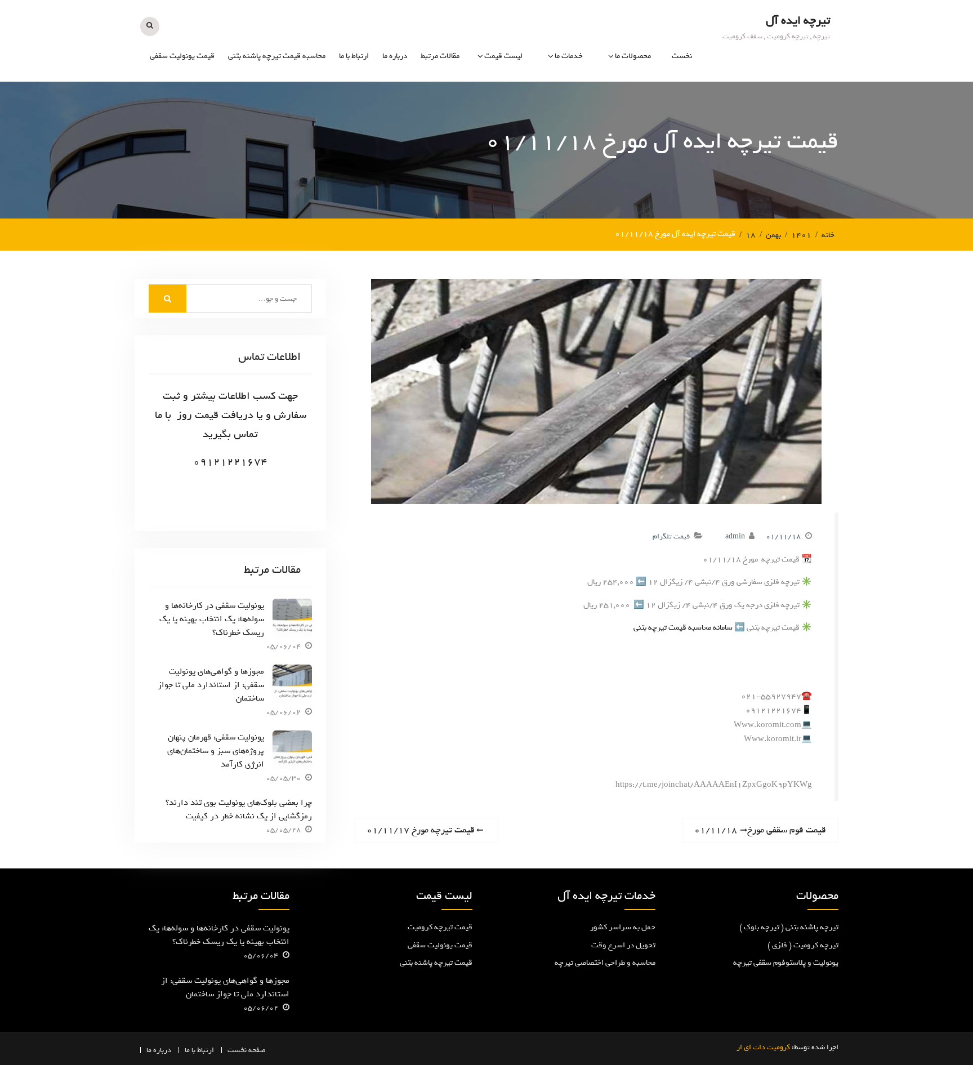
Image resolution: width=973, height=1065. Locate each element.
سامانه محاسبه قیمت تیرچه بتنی (683, 627)
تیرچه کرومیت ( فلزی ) (615, 99)
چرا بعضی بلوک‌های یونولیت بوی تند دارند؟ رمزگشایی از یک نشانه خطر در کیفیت (239, 809)
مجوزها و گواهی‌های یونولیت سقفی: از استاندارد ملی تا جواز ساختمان (211, 685)
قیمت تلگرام (671, 536)
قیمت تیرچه (503, 99)
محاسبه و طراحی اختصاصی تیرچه (542, 157)
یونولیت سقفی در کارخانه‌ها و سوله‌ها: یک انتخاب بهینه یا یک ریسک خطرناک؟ (211, 619)
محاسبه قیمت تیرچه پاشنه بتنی (276, 56)
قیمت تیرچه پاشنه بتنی (436, 962)
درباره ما (394, 56)
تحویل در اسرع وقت (623, 945)
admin (735, 536)
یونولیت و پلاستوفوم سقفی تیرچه (608, 157)
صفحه (257, 1050)
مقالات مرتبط (440, 56)
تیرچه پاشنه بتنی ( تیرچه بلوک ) (788, 927)
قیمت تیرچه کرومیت (440, 927)
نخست (682, 56)
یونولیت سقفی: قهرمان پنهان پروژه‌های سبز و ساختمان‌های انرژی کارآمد (215, 750)
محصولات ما (633, 56)
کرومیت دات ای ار (763, 1047)
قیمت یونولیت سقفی (182, 56)
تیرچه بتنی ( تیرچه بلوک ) (611, 124)
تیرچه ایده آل (798, 20)
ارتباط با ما (354, 56)
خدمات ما (569, 56)
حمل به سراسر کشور (622, 927)
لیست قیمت (503, 56)
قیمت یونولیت (500, 124)
